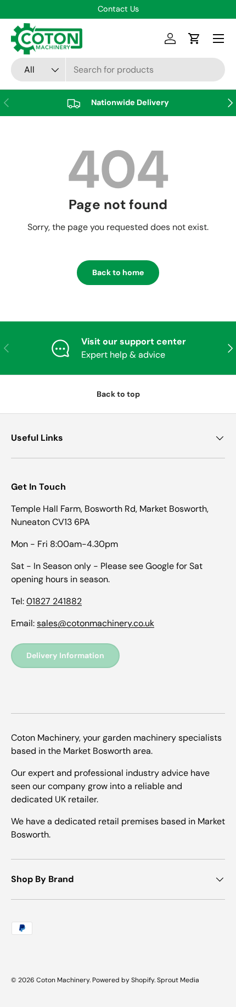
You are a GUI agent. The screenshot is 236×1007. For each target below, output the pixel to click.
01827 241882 (54, 601)
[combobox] (118, 69)
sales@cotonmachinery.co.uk (95, 623)
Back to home (118, 272)
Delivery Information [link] (65, 655)
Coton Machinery (62, 980)
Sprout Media (178, 980)
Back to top (118, 394)
